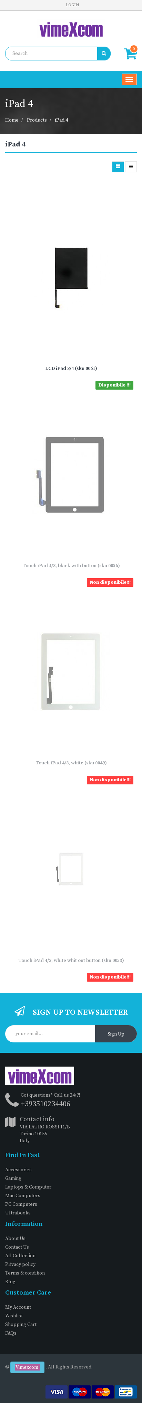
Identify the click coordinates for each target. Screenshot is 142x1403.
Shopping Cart (21, 1324)
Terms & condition (25, 1273)
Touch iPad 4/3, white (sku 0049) (71, 763)
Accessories (18, 1170)
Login (72, 5)
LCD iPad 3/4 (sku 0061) (71, 368)
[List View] (131, 166)
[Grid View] (118, 166)
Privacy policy (20, 1264)
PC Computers (21, 1204)
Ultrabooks (18, 1213)
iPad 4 (61, 120)
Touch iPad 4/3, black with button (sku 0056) (71, 566)
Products (37, 120)
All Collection (20, 1256)
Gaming (13, 1178)
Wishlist (14, 1316)
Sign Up (116, 1034)
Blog (10, 1282)
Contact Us (17, 1247)
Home (12, 120)
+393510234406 (45, 1104)
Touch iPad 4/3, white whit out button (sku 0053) (71, 960)
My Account (18, 1307)
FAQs (11, 1333)
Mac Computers (22, 1196)
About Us (15, 1238)
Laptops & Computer (28, 1187)
